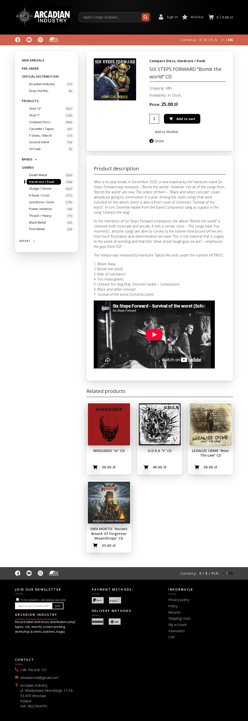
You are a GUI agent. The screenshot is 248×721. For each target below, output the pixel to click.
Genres (28, 167)
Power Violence (40, 209)
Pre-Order (30, 68)
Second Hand (39, 142)
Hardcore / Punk (41, 182)
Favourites (176, 631)
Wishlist (197, 17)
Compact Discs (39, 122)
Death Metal (38, 175)
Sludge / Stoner (40, 188)
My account (177, 624)
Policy (173, 606)
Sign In (172, 17)
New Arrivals (33, 60)
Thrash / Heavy (40, 215)
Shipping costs (179, 618)
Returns (174, 612)
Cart (171, 637)
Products (30, 101)
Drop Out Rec (38, 91)
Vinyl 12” (35, 108)
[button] (163, 131)
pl (223, 40)
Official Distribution (40, 76)
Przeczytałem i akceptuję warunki (43, 600)
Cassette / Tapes (41, 129)
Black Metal (37, 222)
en (230, 40)
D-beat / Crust (39, 195)
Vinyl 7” (34, 115)
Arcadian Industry (42, 84)
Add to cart (185, 119)
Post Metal (37, 229)
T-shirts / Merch (40, 135)
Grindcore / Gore (41, 202)
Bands (29, 159)
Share (159, 141)
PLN (213, 40)
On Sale (35, 149)
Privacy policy (178, 599)
